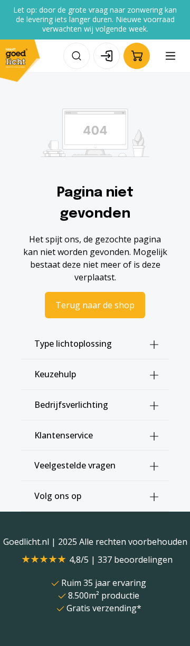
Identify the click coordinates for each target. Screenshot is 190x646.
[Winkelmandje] (137, 56)
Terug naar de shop (95, 305)
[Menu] (170, 56)
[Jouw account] (106, 56)
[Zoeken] (76, 56)
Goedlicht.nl (27, 541)
